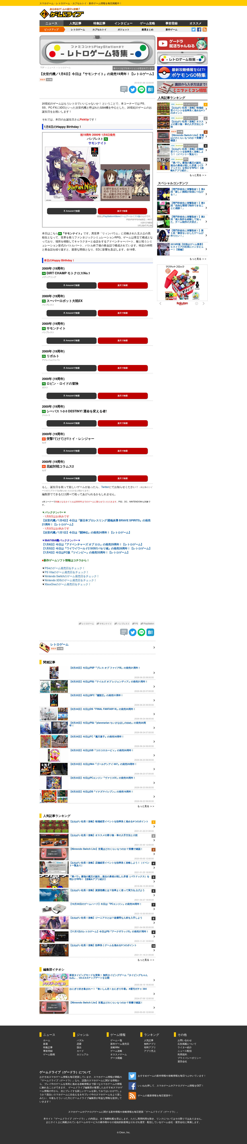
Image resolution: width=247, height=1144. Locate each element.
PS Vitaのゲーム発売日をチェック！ (67, 572)
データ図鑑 (116, 1057)
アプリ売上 (150, 1050)
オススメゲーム (118, 1054)
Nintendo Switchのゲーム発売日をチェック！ (72, 576)
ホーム (46, 1040)
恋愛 (79, 1043)
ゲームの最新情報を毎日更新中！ (155, 1095)
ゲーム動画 (49, 1054)
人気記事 (75, 23)
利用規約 (182, 1054)
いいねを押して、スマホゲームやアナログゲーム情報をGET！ (171, 1085)
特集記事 (99, 23)
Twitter (105, 487)
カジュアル (83, 1054)
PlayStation (148, 623)
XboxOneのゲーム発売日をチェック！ (68, 584)
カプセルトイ (99, 29)
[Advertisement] (97, 604)
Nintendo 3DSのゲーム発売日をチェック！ (71, 580)
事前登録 (172, 23)
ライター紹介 (185, 1047)
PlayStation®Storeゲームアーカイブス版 (121, 216)
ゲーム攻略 (147, 23)
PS (136, 623)
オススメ (196, 23)
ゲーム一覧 (116, 1040)
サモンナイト (105, 623)
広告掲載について (187, 1043)
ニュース (51, 23)
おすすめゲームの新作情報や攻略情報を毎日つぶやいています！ (172, 1075)
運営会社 (182, 1061)
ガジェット (123, 29)
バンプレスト (123, 623)
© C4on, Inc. (123, 1132)
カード (80, 1050)
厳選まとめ (147, 29)
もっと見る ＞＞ (146, 806)
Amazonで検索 (72, 211)
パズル (80, 1040)
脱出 (79, 1047)
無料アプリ (150, 1043)
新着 (45, 1043)
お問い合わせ (185, 1040)
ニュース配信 (185, 1050)
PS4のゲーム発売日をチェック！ (65, 568)
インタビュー (123, 23)
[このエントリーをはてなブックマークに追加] (150, 92)
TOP (42, 67)
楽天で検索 (122, 211)
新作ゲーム (171, 29)
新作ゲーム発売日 (119, 1043)
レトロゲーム (78, 29)
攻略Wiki (114, 1047)
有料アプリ (150, 1047)
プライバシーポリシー (189, 1057)
